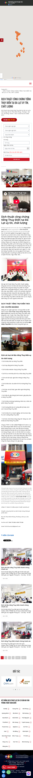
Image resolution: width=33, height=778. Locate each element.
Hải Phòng (26, 708)
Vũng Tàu (6, 742)
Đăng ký (23, 770)
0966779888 (20, 763)
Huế (6, 731)
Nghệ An (16, 727)
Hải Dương (26, 713)
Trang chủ (4, 89)
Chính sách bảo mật (23, 772)
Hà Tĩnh (26, 727)
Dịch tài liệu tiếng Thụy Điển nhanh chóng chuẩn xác (15, 606)
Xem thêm (5, 578)
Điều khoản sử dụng (11, 772)
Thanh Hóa (6, 727)
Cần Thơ (16, 742)
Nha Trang (16, 736)
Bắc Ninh (16, 713)
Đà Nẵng (16, 731)
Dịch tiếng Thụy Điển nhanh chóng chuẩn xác (16, 641)
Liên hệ (18, 770)
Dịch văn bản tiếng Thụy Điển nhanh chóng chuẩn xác (15, 568)
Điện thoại (12, 152)
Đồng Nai (6, 746)
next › (17, 657)
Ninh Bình (16, 717)
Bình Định (26, 731)
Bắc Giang (16, 722)
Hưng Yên (16, 708)
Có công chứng (7, 137)
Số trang (5, 139)
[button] (13, 689)
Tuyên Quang (26, 722)
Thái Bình (6, 722)
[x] (1, 40)
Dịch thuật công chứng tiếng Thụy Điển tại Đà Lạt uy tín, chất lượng (16, 91)
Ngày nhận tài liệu (8, 145)
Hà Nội (6, 708)
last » (23, 657)
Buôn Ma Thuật (6, 736)
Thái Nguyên (26, 717)
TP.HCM (26, 736)
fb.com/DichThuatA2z (22, 756)
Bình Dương (26, 742)
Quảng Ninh (6, 713)
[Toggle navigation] (30, 83)
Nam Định (6, 717)
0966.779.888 (12, 763)
